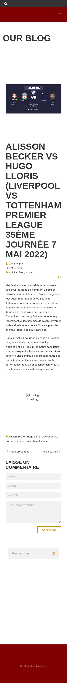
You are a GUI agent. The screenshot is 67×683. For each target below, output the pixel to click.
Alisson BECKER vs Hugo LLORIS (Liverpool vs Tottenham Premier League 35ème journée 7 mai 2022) (33, 200)
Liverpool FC (49, 436)
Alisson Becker (16, 436)
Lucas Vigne (15, 263)
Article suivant (50, 451)
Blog (21, 272)
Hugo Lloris (33, 436)
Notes (29, 272)
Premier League (15, 441)
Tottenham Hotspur (37, 441)
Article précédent (18, 451)
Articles (13, 272)
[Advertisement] (33, 592)
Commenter (49, 529)
